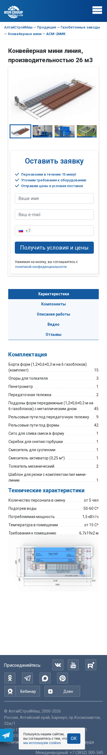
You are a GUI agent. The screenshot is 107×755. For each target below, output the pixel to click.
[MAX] (45, 678)
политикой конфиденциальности (41, 267)
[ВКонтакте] (57, 664)
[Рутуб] (90, 664)
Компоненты (53, 304)
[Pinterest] (62, 678)
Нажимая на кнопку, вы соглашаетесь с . (46, 264)
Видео (53, 324)
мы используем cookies (42, 743)
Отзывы (53, 334)
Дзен (68, 691)
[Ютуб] (73, 664)
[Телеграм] (27, 678)
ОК (74, 738)
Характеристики (53, 294)
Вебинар (28, 691)
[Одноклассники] (9, 678)
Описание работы (53, 314)
